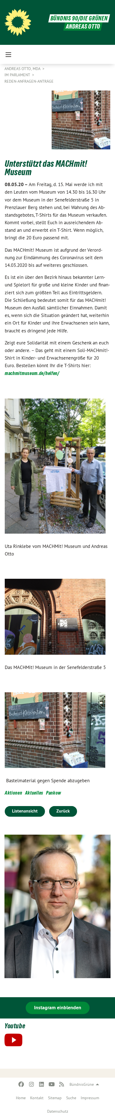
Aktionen (13, 793)
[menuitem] (21, 1098)
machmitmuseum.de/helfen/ (32, 373)
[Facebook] (21, 1084)
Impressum (90, 1097)
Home (21, 1097)
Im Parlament (17, 74)
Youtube (14, 1026)
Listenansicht (25, 811)
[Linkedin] (41, 1084)
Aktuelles (34, 793)
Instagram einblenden (57, 1007)
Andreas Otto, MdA (22, 68)
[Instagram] (31, 1084)
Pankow (53, 793)
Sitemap (55, 1097)
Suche (71, 1097)
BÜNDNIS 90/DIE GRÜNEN (79, 18)
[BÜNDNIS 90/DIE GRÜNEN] (17, 22)
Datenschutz (57, 1111)
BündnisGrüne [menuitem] (82, 1084)
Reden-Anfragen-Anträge (29, 81)
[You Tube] (51, 1084)
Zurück (63, 811)
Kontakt (37, 1097)
